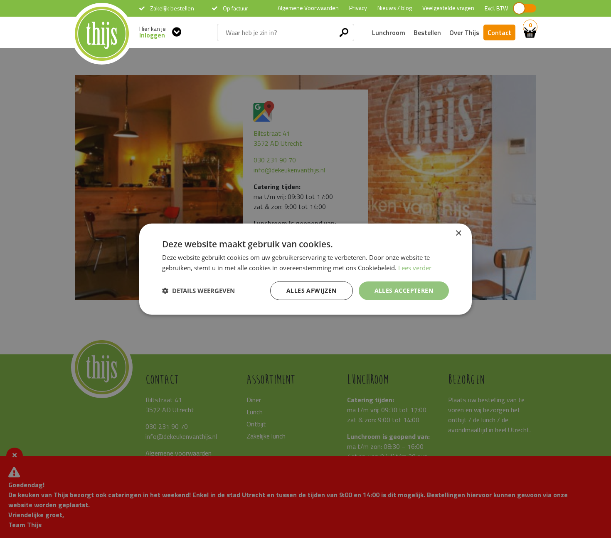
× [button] (458, 233)
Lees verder (414, 268)
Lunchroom (388, 32)
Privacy (358, 7)
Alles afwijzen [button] (311, 290)
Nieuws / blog (394, 7)
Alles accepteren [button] (403, 290)
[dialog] (305, 269)
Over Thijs (464, 32)
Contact (499, 32)
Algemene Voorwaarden (308, 7)
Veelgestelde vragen (448, 7)
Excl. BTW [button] (496, 8)
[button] (198, 290)
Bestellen (427, 32)
